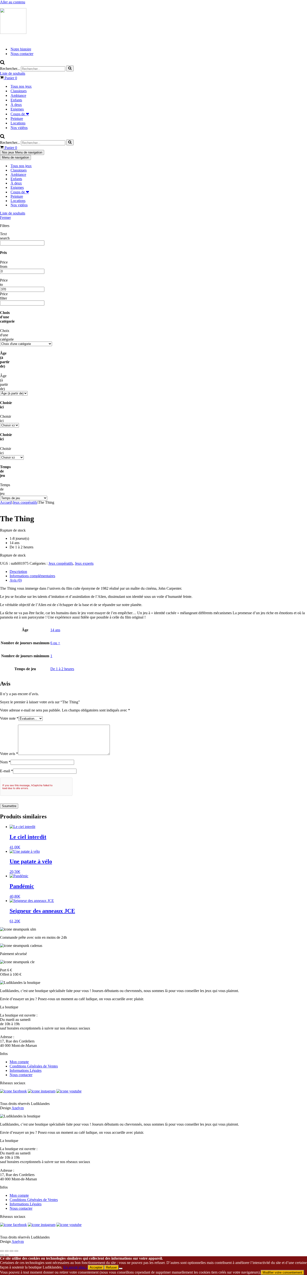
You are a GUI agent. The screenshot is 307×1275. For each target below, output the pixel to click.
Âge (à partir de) (4, 382)
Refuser (111, 1267)
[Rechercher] (2, 63)
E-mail (6, 771)
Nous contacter (22, 54)
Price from (4, 264)
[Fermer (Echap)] (16, 1251)
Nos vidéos (19, 128)
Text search (5, 236)
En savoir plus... (75, 1267)
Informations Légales (25, 1070)
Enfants (16, 100)
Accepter (96, 1267)
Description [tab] (18, 572)
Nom (5, 762)
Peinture (17, 118)
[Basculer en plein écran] (7, 1251)
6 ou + (55, 643)
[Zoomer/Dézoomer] (2, 1251)
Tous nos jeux (21, 86)
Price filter (4, 296)
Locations (18, 123)
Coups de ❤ (20, 114)
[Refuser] (121, 1268)
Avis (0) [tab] (16, 580)
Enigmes (17, 109)
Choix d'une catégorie (7, 335)
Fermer (5, 217)
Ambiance (18, 95)
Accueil (6, 502)
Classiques (19, 91)
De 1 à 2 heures (62, 669)
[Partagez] (11, 1251)
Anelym (18, 1108)
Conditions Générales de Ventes (34, 1066)
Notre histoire (21, 49)
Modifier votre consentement (282, 1272)
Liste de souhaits (12, 73)
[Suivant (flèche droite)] (7, 1255)
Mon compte (19, 1062)
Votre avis (9, 754)
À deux (16, 105)
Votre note (9, 718)
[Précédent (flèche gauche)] (2, 1255)
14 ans (55, 630)
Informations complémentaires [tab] (32, 576)
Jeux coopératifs (25, 502)
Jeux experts (84, 563)
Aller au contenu (12, 2)
